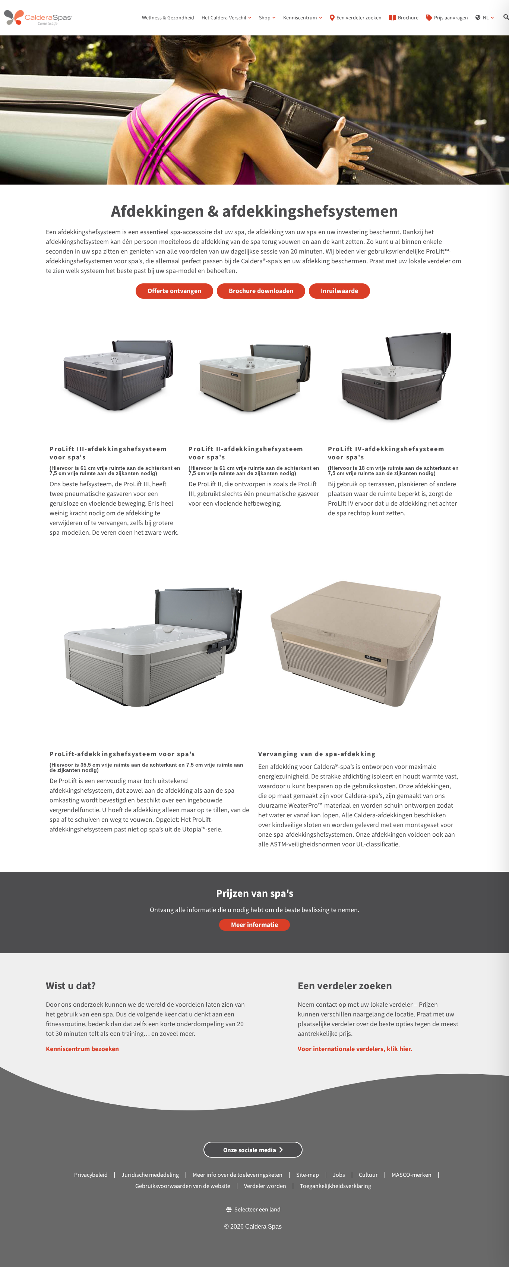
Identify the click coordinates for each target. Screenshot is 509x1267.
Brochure (408, 18)
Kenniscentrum (300, 18)
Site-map (307, 1175)
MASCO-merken (411, 1175)
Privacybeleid (91, 1175)
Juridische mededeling (150, 1175)
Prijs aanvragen (451, 18)
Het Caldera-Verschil (224, 18)
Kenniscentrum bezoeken (82, 1049)
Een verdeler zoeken (359, 18)
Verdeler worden (265, 1186)
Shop (265, 18)
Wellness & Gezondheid (168, 18)
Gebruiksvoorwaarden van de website (182, 1186)
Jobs (339, 1175)
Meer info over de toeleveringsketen (237, 1175)
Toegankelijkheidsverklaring (335, 1186)
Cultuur (368, 1175)
